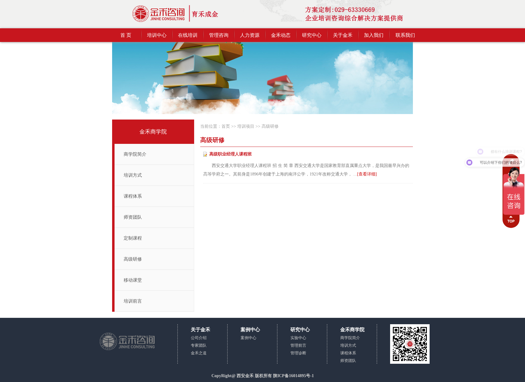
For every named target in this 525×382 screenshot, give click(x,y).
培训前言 (133, 301)
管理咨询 (218, 35)
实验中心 (298, 337)
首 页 (125, 35)
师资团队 (133, 217)
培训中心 (156, 35)
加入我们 (373, 35)
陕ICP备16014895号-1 (293, 375)
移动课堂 (133, 280)
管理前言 (298, 345)
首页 (225, 126)
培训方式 (133, 175)
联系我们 (405, 35)
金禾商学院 (153, 132)
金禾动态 (280, 35)
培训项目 (245, 126)
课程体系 (133, 196)
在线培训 (187, 35)
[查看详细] (367, 174)
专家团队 (199, 345)
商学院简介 (135, 154)
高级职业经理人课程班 (230, 154)
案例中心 (248, 337)
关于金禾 (342, 35)
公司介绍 (199, 337)
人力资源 (249, 35)
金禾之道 (199, 353)
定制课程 (133, 238)
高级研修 (133, 259)
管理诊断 (298, 353)
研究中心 (311, 35)
